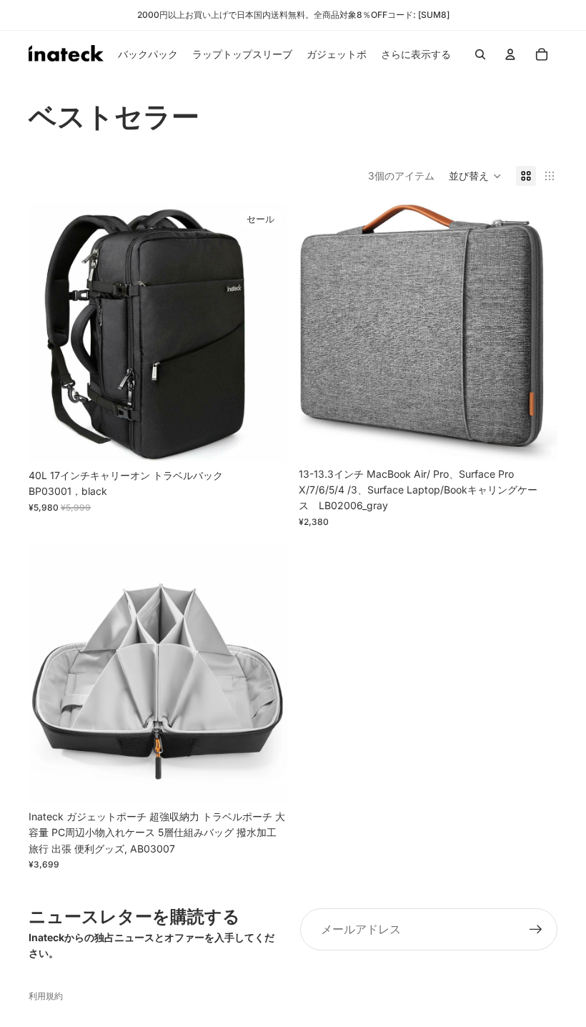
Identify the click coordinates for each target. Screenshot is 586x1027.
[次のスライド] (265, 332)
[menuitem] (416, 54)
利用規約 (46, 996)
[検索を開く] (480, 54)
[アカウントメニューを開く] (510, 54)
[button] (475, 176)
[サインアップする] (536, 930)
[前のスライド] (50, 332)
